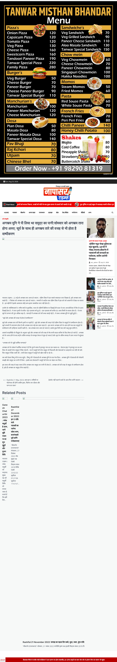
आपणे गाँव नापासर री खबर (95, 241)
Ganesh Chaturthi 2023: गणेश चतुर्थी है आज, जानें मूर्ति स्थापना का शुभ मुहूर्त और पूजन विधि (5, 430)
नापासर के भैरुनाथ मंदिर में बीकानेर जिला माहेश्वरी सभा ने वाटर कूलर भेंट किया (105, 321)
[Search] (112, 212)
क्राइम (50, 212)
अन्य (89, 212)
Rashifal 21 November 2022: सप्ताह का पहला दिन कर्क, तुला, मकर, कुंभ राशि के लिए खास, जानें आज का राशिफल (66, 642)
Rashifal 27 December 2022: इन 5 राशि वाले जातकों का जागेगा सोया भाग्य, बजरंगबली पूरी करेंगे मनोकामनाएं (15, 424)
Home (6, 212)
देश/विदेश (65, 212)
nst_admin (94, 262)
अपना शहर (32, 212)
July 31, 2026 (105, 262)
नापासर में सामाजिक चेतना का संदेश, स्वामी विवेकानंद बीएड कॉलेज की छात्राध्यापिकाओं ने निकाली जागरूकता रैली (105, 309)
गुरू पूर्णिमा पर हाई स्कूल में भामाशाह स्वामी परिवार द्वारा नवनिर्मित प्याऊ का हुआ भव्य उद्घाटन (61, 204)
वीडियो (83, 212)
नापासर (14, 212)
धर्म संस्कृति (5, 219)
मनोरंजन (74, 212)
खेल (57, 212)
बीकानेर (23, 212)
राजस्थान (42, 212)
